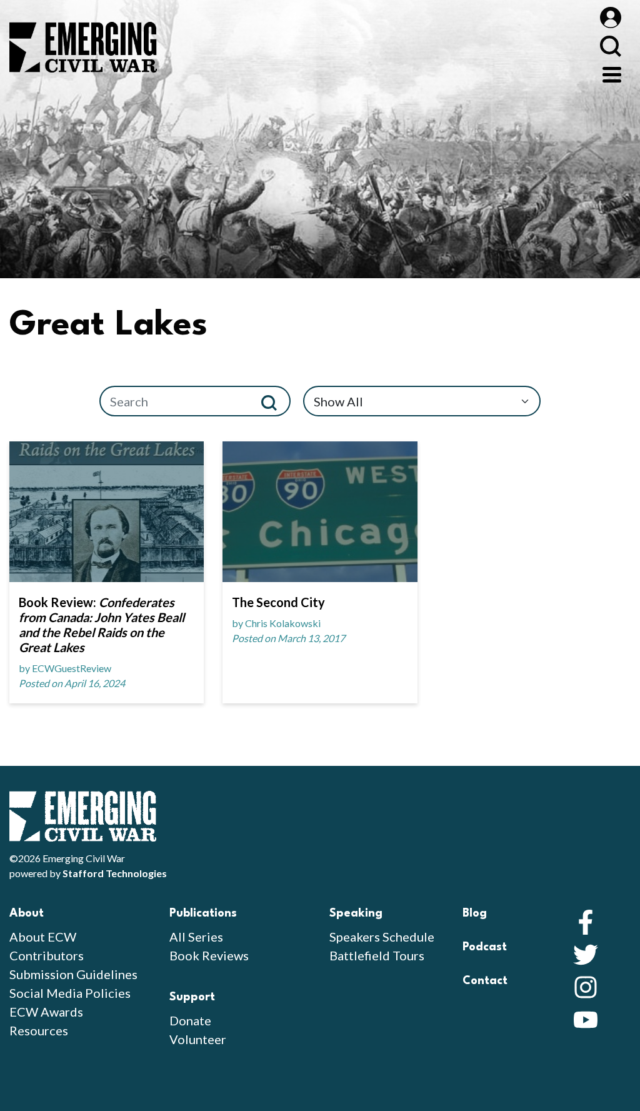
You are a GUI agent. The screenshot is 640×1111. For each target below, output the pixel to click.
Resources (38, 1030)
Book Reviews (209, 955)
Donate (190, 1020)
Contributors (46, 955)
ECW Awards (46, 1011)
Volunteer (197, 1039)
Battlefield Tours (376, 955)
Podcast (484, 947)
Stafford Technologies (114, 873)
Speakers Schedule (381, 936)
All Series (196, 936)
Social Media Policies (70, 992)
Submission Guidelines (73, 974)
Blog (474, 913)
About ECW (42, 936)
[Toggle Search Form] (610, 46)
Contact (485, 981)
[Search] (274, 401)
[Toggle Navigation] (612, 73)
